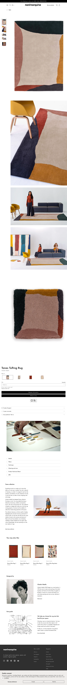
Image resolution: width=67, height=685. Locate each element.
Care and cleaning (49, 659)
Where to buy (33, 395)
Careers (35, 661)
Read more (39, 598)
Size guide (63, 382)
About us (35, 652)
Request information (33, 392)
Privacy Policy (5, 678)
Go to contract (50, 5)
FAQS (47, 668)
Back (10, 10)
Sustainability (36, 659)
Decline (54, 681)
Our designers (36, 654)
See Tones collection (9, 529)
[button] (8, 5)
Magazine (35, 656)
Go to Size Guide (41, 633)
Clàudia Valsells (5, 370)
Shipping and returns (50, 666)
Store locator (48, 654)
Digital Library (48, 656)
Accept (33, 681)
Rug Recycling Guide (50, 661)
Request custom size (5, 388)
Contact (47, 652)
